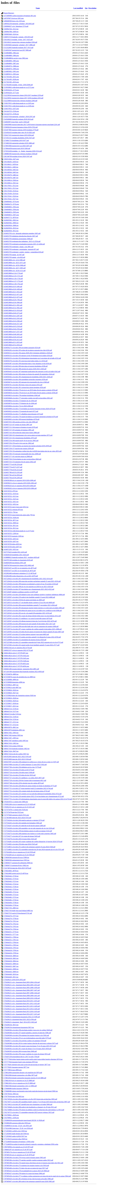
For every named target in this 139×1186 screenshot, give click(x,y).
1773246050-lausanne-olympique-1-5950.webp (19, 1141)
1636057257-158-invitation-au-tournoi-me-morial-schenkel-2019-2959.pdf (27, 446)
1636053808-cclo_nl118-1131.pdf (14, 270)
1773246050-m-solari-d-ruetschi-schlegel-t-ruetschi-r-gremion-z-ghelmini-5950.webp (31, 1144)
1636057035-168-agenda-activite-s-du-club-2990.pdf (21, 422)
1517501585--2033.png (11, 82)
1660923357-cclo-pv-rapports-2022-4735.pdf (18, 650)
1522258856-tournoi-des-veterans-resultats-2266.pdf (20, 101)
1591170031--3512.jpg (11, 185)
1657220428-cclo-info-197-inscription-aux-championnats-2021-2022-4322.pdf (29, 589)
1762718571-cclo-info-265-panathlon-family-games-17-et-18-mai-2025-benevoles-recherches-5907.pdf (37, 1102)
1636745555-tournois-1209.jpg (14, 536)
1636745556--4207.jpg (11, 541)
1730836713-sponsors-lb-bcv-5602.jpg (16, 865)
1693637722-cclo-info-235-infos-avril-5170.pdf (19, 770)
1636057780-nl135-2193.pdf (13, 472)
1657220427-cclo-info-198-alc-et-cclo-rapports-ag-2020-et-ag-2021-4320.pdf (28, 586)
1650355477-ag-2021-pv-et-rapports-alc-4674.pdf (20, 571)
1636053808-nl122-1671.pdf (13, 294)
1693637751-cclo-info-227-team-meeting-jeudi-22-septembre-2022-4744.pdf (28, 788)
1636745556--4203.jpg (11, 539)
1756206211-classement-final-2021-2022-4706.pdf (20, 1019)
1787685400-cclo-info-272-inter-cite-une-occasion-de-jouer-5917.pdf (26, 1168)
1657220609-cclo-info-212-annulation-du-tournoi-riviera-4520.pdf (25, 640)
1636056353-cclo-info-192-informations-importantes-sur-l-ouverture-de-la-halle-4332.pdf (32, 358)
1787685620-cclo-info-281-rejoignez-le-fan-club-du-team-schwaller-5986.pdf (28, 1179)
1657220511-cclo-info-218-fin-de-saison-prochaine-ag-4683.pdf (24, 600)
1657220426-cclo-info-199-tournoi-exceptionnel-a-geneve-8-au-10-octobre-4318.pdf (31, 584)
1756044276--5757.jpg (11, 916)
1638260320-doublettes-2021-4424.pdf (16, 555)
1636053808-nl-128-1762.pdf (13, 284)
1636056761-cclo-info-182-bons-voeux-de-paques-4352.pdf (23, 385)
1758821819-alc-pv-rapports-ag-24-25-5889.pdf (19, 1080)
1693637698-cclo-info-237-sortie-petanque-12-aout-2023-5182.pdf (25, 764)
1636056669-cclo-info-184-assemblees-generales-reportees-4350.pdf (26, 379)
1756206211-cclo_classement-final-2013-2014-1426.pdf (22, 1009)
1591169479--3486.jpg (11, 175)
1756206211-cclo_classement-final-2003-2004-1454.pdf (22, 982)
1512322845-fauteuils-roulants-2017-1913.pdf (18, 47)
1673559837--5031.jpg (11, 706)
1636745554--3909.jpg (11, 523)
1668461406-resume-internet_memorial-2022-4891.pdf (21, 669)
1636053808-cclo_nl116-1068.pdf (15, 265)
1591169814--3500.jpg (11, 180)
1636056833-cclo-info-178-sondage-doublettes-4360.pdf (22, 395)
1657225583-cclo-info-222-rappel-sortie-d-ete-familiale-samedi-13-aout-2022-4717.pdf (31, 645)
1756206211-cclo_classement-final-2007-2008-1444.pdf (22, 993)
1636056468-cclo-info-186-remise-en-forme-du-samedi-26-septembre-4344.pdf (29, 374)
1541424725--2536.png (11, 111)
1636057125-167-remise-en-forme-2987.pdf (18, 424)
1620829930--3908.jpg (11, 225)
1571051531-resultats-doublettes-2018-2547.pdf (19, 138)
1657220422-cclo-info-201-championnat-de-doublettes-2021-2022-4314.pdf (28, 579)
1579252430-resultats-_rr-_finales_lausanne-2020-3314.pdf (23, 151)
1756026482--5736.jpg (11, 900)
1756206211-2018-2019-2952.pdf (14, 980)
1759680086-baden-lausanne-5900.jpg (16, 1088)
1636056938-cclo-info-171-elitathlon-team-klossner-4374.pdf (23, 414)
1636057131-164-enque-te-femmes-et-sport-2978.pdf (21, 427)
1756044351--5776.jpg (11, 932)
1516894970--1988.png (11, 66)
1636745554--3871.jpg (11, 520)
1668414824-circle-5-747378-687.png (16, 653)
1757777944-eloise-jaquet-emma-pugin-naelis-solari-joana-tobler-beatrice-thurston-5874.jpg (33, 1059)
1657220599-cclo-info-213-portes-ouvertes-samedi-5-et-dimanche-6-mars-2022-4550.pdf (32, 637)
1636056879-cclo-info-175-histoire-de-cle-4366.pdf (20, 403)
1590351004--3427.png (11, 159)
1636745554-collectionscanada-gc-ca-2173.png (19, 531)
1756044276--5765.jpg (11, 926)
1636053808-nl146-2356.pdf (13, 329)
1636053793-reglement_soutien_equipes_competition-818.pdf (23, 252)
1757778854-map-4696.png (13, 1070)
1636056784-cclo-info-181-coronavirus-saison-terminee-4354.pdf (25, 387)
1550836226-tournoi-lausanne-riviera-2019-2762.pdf (21, 127)
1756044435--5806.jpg (11, 964)
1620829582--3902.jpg (11, 220)
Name (38, 8)
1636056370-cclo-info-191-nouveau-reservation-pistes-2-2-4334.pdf (25, 361)
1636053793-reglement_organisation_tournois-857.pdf (21, 249)
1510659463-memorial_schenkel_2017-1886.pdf (19, 45)
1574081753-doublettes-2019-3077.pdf (16, 140)
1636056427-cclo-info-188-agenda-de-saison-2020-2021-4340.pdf (25, 369)
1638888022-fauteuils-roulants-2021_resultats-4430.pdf (21, 557)
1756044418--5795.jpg (11, 948)
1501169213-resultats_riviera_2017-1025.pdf (18, 39)
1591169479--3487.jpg (11, 178)
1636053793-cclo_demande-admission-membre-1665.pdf (22, 233)
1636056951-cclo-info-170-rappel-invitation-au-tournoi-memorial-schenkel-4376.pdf (31, 417)
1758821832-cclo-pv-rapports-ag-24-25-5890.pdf (19, 1083)
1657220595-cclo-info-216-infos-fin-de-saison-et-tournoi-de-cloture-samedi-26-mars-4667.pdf (34, 632)
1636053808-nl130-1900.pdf (13, 302)
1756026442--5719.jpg (11, 879)
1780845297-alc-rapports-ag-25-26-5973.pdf (18, 1149)
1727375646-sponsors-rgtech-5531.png (16, 815)
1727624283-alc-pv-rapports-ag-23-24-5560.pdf (19, 855)
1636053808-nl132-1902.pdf (13, 308)
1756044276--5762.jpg (11, 924)
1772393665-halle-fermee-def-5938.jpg (16, 1134)
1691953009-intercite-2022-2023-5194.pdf (17, 759)
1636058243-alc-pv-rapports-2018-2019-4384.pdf (20, 486)
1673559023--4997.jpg (11, 685)
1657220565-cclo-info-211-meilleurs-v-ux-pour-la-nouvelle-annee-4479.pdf (28, 618)
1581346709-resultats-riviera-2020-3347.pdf (18, 156)
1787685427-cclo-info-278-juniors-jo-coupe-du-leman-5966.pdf (24, 1173)
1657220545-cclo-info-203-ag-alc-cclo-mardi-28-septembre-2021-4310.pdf (28, 613)
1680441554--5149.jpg (11, 717)
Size (86, 8)
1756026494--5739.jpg (11, 905)
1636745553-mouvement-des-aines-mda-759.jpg (19, 515)
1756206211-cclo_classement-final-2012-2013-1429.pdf (22, 1006)
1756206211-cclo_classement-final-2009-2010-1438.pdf (22, 998)
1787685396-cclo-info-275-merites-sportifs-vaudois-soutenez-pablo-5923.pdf (28, 1160)
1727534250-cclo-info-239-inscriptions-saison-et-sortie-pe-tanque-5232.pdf (28, 831)
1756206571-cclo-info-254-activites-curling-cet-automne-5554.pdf (25, 1041)
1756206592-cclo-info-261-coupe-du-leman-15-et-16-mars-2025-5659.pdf (27, 1049)
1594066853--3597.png (11, 215)
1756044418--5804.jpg (11, 961)
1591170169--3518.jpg (11, 191)
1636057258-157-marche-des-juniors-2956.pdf (19, 448)
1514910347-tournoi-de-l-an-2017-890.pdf (17, 50)
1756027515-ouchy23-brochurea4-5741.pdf (18, 913)
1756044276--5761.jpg (11, 921)
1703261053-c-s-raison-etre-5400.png (16, 802)
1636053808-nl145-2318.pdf (13, 326)
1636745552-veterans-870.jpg (13, 509)
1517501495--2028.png (11, 79)
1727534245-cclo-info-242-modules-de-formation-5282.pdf (23, 823)
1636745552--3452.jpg (11, 504)
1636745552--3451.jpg (11, 502)
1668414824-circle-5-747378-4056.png (16, 666)
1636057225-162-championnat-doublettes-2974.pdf (20, 438)
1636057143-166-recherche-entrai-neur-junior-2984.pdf (21, 432)
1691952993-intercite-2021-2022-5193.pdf (17, 756)
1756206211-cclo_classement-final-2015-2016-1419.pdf (22, 1011)
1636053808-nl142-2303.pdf (13, 318)
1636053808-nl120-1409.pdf (13, 289)
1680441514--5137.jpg (11, 711)
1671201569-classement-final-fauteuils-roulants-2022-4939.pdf (24, 671)
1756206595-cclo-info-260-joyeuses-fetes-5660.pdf (20, 1051)
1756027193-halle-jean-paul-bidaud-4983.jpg (18, 910)
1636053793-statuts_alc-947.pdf (14, 255)
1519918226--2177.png (11, 93)
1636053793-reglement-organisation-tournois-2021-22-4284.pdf (24, 244)
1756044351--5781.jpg (11, 940)
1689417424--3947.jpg (11, 751)
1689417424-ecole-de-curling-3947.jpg (16, 754)
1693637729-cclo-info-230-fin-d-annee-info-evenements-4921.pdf (25, 780)
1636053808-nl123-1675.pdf (13, 297)
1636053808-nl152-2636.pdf (13, 345)
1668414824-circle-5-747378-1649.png (16, 661)
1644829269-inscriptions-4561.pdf (15, 563)
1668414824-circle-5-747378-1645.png (16, 658)
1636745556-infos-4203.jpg (13, 544)
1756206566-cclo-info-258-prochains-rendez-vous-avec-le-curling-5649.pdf (28, 1030)
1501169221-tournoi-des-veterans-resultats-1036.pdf (20, 42)
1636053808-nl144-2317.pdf (13, 324)
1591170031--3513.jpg (11, 188)
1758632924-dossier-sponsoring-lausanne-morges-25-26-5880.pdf (25, 1078)
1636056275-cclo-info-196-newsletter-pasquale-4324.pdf (22, 347)
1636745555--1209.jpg (11, 533)
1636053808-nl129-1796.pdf (13, 300)
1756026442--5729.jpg (11, 889)
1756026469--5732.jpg (11, 892)
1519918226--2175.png (11, 90)
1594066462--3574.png (11, 201)
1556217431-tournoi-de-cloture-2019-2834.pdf (19, 135)
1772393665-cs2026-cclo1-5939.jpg (15, 1131)
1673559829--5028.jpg (11, 698)
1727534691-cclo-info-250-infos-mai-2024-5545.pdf (20, 844)
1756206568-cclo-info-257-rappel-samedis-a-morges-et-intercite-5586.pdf (27, 1033)
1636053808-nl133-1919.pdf (13, 310)
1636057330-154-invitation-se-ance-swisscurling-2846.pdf (22, 459)
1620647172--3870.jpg (11, 217)
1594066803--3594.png (11, 209)
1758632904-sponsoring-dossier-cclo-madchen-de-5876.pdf (23, 1072)
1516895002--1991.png (11, 71)
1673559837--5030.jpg (11, 703)
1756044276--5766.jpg (11, 929)
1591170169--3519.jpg (11, 193)
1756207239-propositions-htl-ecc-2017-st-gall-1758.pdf (21, 1057)
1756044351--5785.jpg (11, 945)
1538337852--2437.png (11, 108)
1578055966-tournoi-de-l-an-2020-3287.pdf (18, 146)
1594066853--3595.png (11, 212)
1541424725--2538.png (11, 114)
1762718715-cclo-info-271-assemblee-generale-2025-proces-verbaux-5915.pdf (29, 1112)
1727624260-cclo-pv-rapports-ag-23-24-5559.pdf (19, 852)
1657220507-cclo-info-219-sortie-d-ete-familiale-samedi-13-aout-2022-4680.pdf (29, 597)
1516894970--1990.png (11, 69)
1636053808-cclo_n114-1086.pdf (14, 260)
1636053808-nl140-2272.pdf (13, 313)
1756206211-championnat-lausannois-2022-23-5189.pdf (22, 1017)
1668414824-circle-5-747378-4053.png (16, 663)
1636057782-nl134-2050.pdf (13, 475)
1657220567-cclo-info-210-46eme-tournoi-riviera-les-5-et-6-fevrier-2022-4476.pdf (30, 621)
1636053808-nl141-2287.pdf (13, 316)
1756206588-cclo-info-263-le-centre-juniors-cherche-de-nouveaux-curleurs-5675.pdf (31, 1043)
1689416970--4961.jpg (11, 727)
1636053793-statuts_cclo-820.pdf (14, 257)
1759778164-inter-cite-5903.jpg (14, 1096)
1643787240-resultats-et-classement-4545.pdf (18, 560)
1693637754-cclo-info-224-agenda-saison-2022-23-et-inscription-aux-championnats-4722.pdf (34, 796)
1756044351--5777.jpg (11, 934)
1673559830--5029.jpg (11, 701)
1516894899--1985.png (11, 61)
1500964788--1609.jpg (11, 31)
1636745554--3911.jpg (11, 525)
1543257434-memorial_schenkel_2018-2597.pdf (19, 116)
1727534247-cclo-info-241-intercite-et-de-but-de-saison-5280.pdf (24, 825)
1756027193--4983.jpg (11, 908)
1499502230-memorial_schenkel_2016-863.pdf (19, 24)
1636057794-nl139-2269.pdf (13, 478)
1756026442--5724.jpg (11, 884)
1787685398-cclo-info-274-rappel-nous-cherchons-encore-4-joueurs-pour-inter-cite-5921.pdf (33, 1163)
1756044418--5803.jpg (11, 958)
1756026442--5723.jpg (11, 881)
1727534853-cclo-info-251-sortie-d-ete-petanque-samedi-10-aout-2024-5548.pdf (29, 847)
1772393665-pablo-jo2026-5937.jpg (15, 1136)
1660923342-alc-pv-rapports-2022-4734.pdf (18, 648)
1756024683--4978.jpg (11, 871)
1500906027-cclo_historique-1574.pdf (16, 26)
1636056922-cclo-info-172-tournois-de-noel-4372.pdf (21, 411)
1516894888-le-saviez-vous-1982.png (16, 58)
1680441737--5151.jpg (11, 722)
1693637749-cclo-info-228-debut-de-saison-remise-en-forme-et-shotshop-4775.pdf (30, 786)
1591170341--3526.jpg (11, 196)
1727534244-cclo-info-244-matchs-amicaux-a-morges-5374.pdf (24, 820)
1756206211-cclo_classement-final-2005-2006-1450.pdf (22, 987)
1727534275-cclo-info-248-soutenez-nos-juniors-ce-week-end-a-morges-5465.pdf (30, 833)
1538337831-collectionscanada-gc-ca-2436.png (19, 106)
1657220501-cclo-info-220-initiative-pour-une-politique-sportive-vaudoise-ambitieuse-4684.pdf (34, 594)
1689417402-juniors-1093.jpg (13, 735)
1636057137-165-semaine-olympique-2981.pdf (19, 430)
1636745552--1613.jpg (11, 496)
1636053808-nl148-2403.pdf (13, 334)
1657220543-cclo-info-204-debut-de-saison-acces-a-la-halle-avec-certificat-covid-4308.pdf (33, 610)
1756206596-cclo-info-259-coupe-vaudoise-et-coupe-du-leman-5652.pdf (27, 1054)
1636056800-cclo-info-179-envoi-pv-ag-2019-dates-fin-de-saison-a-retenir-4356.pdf (30, 390)
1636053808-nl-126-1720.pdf (13, 278)
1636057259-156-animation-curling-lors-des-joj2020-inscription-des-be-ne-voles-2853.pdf (32, 451)
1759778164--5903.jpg (11, 1094)
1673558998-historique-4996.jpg (14, 682)
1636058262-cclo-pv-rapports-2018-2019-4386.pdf (20, 488)
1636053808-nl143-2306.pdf (13, 321)
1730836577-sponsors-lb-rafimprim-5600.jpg (18, 863)
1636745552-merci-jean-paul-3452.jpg (16, 507)
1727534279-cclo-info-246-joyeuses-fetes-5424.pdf (20, 839)
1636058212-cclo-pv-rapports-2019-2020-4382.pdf (20, 483)
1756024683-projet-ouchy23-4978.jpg (16, 873)
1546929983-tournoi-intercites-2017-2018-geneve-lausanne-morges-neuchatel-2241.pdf (32, 124)
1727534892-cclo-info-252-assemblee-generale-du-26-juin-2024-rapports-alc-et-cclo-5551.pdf (34, 849)
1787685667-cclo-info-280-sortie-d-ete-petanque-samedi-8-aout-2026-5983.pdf (29, 1181)
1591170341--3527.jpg (11, 199)
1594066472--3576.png (11, 204)
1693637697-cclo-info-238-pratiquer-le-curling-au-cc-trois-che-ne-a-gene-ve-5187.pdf (31, 762)
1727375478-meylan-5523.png (14, 812)
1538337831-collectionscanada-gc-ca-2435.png (19, 103)
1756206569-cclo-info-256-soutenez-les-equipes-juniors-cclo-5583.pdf (26, 1035)
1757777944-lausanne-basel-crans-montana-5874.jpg (21, 1062)
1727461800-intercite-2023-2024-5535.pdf (17, 818)
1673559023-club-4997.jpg (12, 687)
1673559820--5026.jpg (11, 690)
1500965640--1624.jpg (11, 34)
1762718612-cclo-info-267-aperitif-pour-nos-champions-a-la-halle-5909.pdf (28, 1104)
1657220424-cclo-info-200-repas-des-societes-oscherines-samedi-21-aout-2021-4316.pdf (32, 581)
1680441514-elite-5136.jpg (12, 714)
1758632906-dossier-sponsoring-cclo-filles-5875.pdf (20, 1075)
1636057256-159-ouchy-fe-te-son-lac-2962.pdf (19, 443)
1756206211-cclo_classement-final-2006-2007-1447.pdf (22, 990)
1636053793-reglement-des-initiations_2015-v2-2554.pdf (22, 241)
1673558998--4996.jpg (11, 679)
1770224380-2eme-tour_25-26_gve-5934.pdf (18, 1128)
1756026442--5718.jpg (11, 876)
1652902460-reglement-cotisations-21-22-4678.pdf (20, 573)
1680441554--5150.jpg (11, 719)
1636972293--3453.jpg (11, 549)
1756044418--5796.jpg (11, 950)
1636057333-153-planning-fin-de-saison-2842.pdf (20, 462)
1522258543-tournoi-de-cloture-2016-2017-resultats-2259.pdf (23, 95)
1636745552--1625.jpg (11, 499)
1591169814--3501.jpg (11, 183)
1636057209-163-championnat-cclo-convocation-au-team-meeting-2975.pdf (28, 435)
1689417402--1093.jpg (11, 733)
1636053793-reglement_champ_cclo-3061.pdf (18, 247)
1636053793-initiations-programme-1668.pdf (18, 239)
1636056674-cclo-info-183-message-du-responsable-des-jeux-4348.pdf (26, 382)
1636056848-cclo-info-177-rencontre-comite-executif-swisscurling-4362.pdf (28, 398)
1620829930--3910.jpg (11, 228)
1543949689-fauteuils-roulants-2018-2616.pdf (18, 119)
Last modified (78, 8)
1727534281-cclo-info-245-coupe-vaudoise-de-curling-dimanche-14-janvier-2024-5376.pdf (33, 841)
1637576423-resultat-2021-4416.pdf (15, 552)
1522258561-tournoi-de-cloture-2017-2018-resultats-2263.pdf (23, 98)
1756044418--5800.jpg (11, 956)
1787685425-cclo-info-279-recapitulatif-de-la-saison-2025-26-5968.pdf (26, 1171)
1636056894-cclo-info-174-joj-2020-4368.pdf (18, 406)
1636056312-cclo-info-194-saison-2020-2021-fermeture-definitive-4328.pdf (28, 353)
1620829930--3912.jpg (11, 231)
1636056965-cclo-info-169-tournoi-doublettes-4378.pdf (21, 419)
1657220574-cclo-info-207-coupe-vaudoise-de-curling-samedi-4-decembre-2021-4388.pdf (33, 629)
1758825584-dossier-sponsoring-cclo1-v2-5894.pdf (20, 1086)
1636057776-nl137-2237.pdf (13, 467)
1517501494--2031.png (11, 77)
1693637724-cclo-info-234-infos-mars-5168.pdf (19, 772)
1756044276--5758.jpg (11, 918)
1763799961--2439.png (11, 1118)
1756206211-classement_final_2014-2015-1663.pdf (20, 1022)
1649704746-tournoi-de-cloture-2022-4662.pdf (19, 565)
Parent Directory (9, 13)
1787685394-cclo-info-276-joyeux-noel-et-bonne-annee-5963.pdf (25, 1157)
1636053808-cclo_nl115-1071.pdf (15, 263)
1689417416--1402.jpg (11, 743)
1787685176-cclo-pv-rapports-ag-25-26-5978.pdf (19, 1152)
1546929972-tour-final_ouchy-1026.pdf (16, 122)
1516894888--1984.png (11, 55)
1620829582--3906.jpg (11, 223)
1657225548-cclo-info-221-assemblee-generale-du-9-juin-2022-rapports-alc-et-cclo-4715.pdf (33, 642)
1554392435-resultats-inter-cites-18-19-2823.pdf (19, 132)
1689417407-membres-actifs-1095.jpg (16, 741)
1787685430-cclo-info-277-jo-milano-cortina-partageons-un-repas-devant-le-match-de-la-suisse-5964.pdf (37, 1176)
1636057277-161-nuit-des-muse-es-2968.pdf (18, 456)
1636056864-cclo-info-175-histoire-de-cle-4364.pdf (20, 401)
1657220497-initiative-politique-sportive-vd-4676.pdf (21, 592)
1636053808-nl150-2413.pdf (13, 340)
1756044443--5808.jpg (11, 969)
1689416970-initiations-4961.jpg (14, 730)
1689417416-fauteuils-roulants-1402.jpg (16, 748)
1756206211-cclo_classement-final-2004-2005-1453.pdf (22, 985)
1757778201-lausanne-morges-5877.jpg (16, 1067)
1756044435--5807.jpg (11, 966)
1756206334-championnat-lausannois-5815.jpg (19, 1027)
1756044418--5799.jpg (11, 953)
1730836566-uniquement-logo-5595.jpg (16, 860)
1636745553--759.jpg (11, 512)
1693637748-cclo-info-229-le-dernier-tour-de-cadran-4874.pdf (24, 783)
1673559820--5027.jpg (11, 693)
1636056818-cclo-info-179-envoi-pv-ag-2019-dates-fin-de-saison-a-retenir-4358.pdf (30, 393)
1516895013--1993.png (11, 74)
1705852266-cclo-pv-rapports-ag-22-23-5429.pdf (19, 804)
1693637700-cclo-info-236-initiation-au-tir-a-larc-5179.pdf (22, 767)
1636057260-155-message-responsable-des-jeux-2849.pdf (22, 454)
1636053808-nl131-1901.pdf (13, 305)
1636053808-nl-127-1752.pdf (13, 281)
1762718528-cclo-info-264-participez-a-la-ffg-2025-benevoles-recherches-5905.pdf (30, 1099)
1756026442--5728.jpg (11, 887)
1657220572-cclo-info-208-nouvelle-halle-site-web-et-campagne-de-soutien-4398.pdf (31, 626)
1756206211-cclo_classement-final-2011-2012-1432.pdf (22, 1003)
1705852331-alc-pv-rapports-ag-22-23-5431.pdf (19, 807)
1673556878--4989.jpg (11, 674)
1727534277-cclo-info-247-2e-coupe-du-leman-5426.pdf (22, 836)
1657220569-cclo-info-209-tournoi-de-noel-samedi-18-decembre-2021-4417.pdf (29, 624)
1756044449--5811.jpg (11, 977)
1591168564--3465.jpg (11, 172)
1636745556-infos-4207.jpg (13, 547)
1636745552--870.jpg (11, 491)
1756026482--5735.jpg (11, 897)
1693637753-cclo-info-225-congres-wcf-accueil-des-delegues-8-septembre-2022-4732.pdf (32, 794)
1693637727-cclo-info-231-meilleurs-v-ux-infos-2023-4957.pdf (24, 778)
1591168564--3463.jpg (11, 170)
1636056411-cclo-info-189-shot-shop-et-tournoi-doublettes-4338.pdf (26, 366)
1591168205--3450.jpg (11, 162)
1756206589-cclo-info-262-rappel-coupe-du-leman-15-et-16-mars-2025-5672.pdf (30, 1046)
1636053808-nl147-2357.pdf (13, 332)
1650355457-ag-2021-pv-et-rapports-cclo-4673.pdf (20, 568)
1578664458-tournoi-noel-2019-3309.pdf (17, 148)
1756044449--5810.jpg (11, 974)
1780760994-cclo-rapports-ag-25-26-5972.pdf (18, 1147)
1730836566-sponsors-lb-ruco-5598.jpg (16, 857)
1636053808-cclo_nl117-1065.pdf (15, 268)
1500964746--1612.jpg (11, 29)
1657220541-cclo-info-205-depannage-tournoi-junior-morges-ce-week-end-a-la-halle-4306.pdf (34, 608)
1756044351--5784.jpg (11, 942)
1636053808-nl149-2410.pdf (13, 337)
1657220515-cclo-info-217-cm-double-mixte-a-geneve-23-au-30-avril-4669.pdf (29, 602)
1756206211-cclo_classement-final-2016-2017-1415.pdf (22, 1014)
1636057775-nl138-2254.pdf (13, 464)
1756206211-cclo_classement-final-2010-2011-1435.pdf (22, 1001)
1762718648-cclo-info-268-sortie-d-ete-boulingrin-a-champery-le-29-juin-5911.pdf (30, 1107)
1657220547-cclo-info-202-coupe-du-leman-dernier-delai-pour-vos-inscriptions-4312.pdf (32, 616)
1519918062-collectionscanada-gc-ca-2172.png (19, 87)
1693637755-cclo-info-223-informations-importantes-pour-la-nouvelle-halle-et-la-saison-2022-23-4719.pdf (38, 799)
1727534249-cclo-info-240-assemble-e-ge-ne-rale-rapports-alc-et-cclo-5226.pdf (29, 828)
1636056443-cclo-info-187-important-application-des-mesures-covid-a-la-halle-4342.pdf (32, 371)
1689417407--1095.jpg (11, 738)
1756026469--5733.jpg (11, 895)
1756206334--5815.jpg (11, 1025)
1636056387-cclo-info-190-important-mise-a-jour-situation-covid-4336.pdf (27, 363)
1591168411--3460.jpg (11, 167)
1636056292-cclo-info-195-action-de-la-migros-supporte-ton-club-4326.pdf (28, 350)
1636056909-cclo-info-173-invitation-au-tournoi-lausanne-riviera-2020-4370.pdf (29, 409)
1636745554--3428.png (11, 517)
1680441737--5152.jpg (11, 725)
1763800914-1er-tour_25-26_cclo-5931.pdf (18, 1126)
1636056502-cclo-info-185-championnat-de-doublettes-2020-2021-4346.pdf (28, 377)
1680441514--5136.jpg (11, 709)
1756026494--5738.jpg (11, 902)
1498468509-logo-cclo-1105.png (14, 21)
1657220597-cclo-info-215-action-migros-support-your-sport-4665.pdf (26, 634)
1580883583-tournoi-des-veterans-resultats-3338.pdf (20, 154)
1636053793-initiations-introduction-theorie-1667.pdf (21, 236)
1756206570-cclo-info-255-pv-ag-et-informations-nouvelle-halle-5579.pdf (27, 1038)
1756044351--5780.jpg (11, 937)
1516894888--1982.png (11, 53)
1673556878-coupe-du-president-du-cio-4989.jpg (19, 677)
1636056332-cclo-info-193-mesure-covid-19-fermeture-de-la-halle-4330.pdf (28, 355)
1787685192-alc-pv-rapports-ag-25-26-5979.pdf (19, 1155)
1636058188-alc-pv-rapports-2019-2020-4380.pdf (20, 480)
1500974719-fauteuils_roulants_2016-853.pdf (18, 37)
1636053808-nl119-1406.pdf (13, 286)
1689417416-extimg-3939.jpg (13, 746)
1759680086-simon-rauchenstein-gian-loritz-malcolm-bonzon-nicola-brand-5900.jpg (31, 1091)
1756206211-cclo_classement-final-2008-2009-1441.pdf (22, 995)
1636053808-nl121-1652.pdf (13, 292)
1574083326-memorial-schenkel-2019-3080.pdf (19, 143)
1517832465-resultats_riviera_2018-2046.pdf (18, 85)
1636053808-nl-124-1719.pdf (13, 273)
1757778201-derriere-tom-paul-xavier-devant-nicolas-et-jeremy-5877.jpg (27, 1064)
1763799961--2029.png (11, 1115)
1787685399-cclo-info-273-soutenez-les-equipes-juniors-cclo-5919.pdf (26, 1165)
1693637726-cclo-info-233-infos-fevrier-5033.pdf (20, 775)
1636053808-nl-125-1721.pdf (13, 276)
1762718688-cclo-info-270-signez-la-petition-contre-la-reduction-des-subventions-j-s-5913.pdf (34, 1110)
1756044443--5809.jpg (11, 972)
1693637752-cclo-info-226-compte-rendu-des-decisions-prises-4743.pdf (27, 791)
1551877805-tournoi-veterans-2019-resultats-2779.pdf (21, 130)
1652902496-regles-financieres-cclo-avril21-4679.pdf (21, 576)
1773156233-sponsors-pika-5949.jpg (15, 1139)
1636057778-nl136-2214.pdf (13, 470)
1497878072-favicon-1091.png (14, 18)
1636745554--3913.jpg (11, 528)
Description (92, 8)
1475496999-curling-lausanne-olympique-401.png (20, 16)
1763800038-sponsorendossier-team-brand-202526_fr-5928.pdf (24, 1120)
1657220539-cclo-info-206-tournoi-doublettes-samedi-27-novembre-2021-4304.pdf (30, 605)
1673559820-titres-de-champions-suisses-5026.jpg (20, 695)
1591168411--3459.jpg (11, 164)
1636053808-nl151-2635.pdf (13, 342)
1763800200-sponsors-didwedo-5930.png (17, 1123)
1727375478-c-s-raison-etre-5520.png (16, 810)
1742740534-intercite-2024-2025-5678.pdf (17, 868)
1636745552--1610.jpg (11, 494)
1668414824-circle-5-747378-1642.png (16, 656)
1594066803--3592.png (11, 207)
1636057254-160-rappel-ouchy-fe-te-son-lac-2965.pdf (21, 440)
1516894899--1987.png (11, 63)
